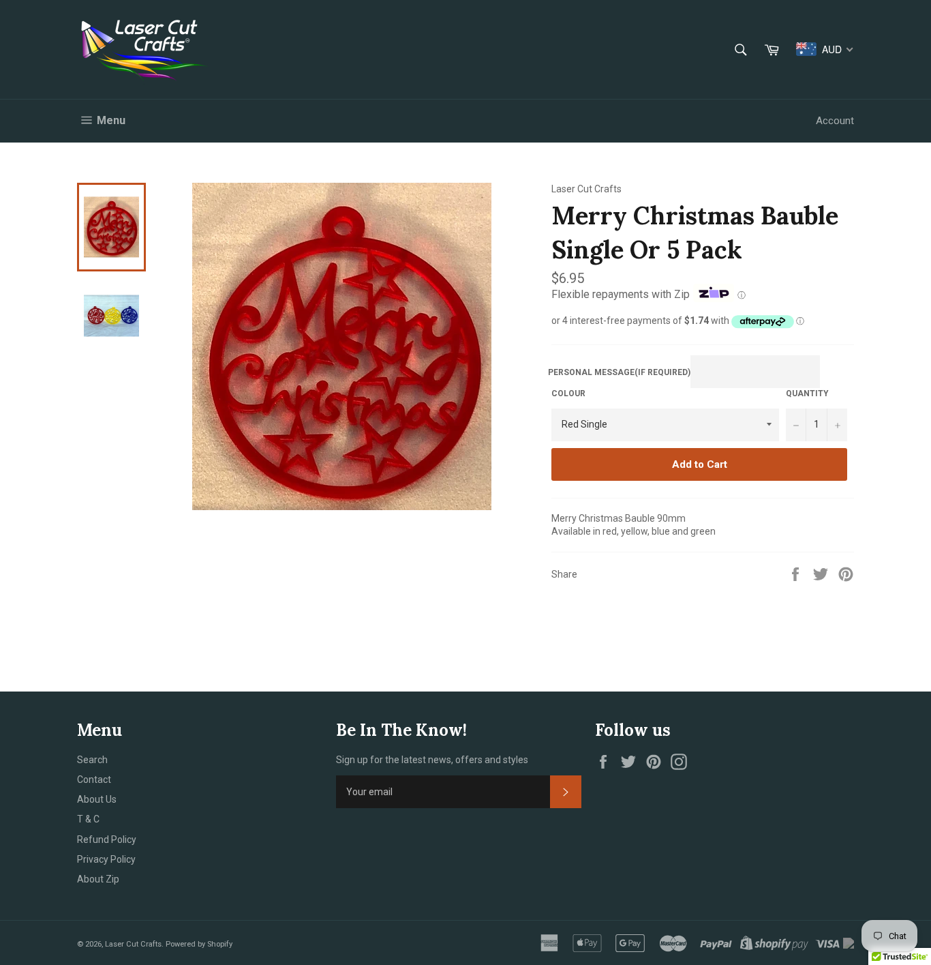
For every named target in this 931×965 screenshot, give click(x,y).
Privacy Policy (106, 859)
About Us (97, 799)
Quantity (807, 393)
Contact (94, 779)
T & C (88, 819)
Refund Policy (106, 839)
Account (835, 121)
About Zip (98, 879)
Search (92, 759)
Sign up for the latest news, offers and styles (432, 759)
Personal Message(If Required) (619, 372)
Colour (568, 393)
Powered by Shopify (199, 944)
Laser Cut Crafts (133, 944)
